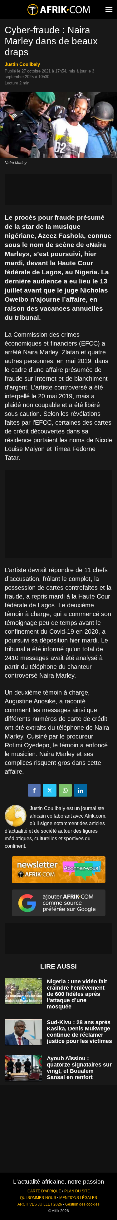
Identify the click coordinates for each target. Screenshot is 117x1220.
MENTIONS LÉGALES (78, 1198)
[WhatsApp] (65, 790)
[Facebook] (34, 790)
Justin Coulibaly (22, 64)
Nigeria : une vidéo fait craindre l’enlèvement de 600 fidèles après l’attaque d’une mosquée (77, 994)
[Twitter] (49, 790)
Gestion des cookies (82, 1204)
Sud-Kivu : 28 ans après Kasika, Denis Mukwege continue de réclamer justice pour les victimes (79, 1031)
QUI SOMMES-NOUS (38, 1198)
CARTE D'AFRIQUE (44, 1191)
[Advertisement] (58, 189)
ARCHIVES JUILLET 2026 (39, 1204)
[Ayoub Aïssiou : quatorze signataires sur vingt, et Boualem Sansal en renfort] (23, 1068)
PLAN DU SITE (77, 1191)
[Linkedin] (80, 790)
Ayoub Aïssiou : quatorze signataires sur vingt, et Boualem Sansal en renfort (79, 1067)
